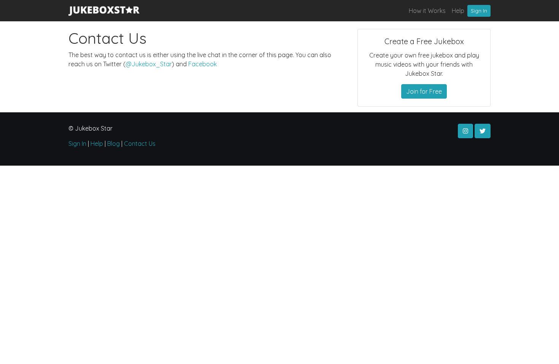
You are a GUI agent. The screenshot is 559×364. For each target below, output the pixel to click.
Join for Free (424, 91)
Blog (113, 143)
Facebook (202, 64)
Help (458, 10)
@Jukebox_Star (148, 64)
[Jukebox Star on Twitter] (483, 131)
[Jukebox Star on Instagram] (465, 131)
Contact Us (140, 143)
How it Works (427, 10)
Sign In (479, 10)
